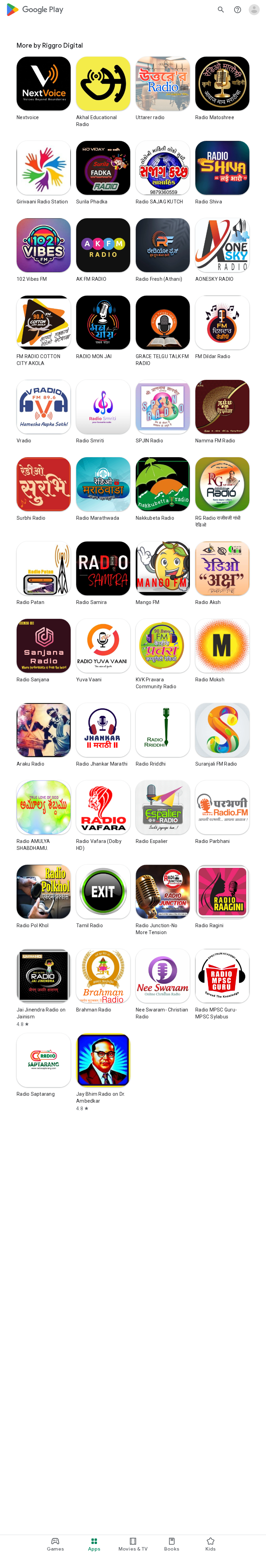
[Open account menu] (254, 9)
